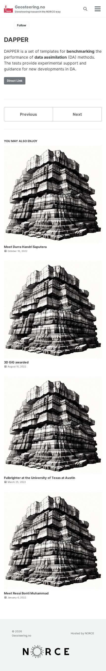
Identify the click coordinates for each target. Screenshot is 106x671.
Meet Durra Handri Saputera (25, 247)
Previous (28, 114)
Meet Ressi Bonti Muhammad (26, 593)
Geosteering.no (38, 8)
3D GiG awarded (16, 362)
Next (77, 114)
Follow (21, 25)
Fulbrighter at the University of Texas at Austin (39, 478)
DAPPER (16, 39)
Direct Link (14, 80)
